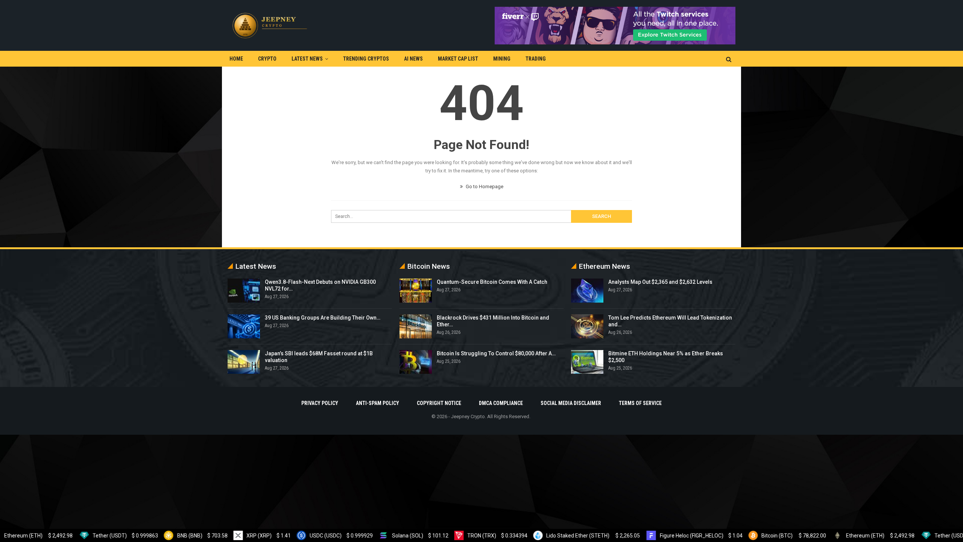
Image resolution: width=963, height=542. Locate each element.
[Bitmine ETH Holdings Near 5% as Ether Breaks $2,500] (587, 362)
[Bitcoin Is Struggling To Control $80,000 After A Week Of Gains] (415, 362)
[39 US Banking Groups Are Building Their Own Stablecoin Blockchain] (244, 326)
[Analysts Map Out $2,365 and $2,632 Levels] (587, 291)
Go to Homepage (484, 186)
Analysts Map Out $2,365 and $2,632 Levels (660, 282)
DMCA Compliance (501, 403)
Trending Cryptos (366, 59)
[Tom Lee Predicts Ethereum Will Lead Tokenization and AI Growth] (587, 326)
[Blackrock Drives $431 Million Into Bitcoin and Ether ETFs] (415, 326)
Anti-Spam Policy (377, 403)
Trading (536, 59)
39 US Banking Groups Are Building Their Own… (322, 318)
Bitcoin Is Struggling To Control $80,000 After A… (496, 353)
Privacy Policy (319, 403)
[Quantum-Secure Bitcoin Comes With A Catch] (415, 291)
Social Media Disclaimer (571, 403)
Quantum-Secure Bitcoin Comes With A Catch (492, 282)
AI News (413, 59)
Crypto (267, 59)
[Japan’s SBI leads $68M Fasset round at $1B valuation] (244, 362)
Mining (501, 59)
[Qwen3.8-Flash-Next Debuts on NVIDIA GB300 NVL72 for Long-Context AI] (244, 291)
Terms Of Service (640, 403)
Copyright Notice (439, 403)
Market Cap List (458, 59)
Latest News (307, 59)
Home (236, 59)
